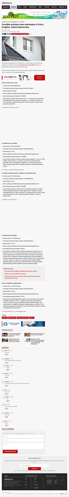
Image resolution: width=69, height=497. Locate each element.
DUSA (7, 365)
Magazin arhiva (51, 493)
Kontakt (19, 493)
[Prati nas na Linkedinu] (66, 494)
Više (30, 33)
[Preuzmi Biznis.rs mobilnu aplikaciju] (62, 494)
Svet (26, 481)
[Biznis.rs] (8, 479)
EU (25, 487)
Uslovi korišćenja (38, 493)
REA (6, 390)
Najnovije (6, 7)
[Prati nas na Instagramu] (65, 494)
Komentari (5, 347)
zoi (5, 404)
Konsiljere (7, 358)
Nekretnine (4, 30)
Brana (6, 421)
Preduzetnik (32, 7)
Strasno (6, 373)
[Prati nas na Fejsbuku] (61, 494)
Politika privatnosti (30, 493)
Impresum (14, 493)
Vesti (19, 7)
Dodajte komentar (8, 429)
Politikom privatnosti (51, 470)
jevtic (6, 350)
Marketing (23, 493)
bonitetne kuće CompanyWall (27, 65)
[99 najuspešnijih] (49, 481)
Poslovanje (36, 487)
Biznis (40, 7)
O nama (9, 493)
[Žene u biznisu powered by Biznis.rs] (62, 481)
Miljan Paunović (14, 31)
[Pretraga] (65, 7)
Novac (25, 7)
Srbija (8, 30)
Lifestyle (54, 7)
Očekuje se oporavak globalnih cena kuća (15, 273)
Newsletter (45, 493)
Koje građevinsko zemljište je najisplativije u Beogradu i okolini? (21, 271)
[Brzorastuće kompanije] (56, 481)
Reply (6, 354)
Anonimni (7, 381)
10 (19, 31)
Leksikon (13, 7)
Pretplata (57, 493)
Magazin (61, 7)
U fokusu (46, 7)
